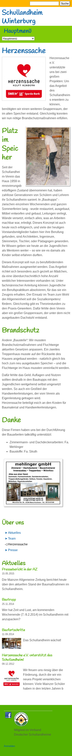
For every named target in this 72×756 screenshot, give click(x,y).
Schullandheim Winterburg (22, 17)
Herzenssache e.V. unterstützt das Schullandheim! (27, 657)
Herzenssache (18, 544)
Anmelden (9, 746)
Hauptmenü (17, 31)
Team (12, 538)
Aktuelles (14, 532)
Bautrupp (9, 599)
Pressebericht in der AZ (19, 569)
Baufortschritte (13, 630)
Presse (13, 550)
